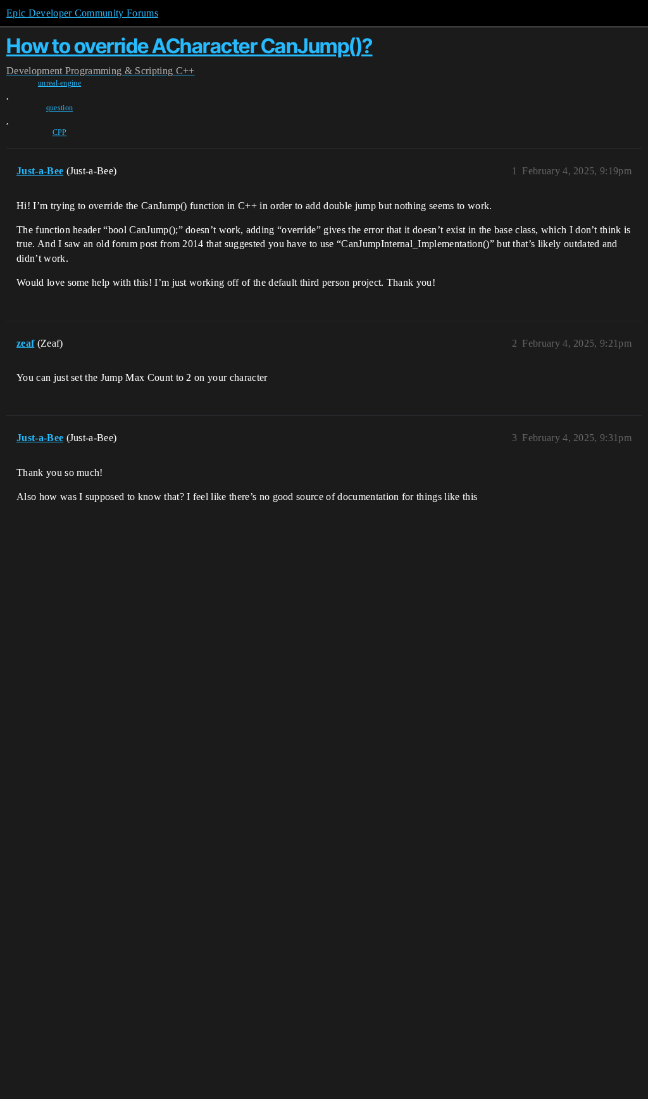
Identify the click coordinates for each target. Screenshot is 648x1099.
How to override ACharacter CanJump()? (189, 46)
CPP (60, 132)
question (59, 107)
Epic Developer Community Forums (82, 13)
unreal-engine (59, 83)
